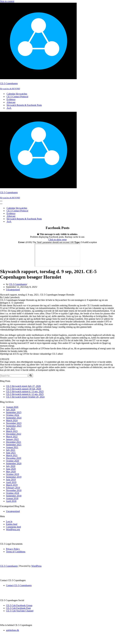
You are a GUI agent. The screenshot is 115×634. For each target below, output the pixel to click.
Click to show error (57, 239)
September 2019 (13, 477)
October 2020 (12, 461)
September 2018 (13, 495)
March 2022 (12, 436)
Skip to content (7, 1)
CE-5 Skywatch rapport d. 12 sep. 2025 (25, 394)
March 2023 (12, 431)
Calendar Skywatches (17, 93)
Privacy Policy (13, 549)
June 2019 (11, 479)
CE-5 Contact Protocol (17, 96)
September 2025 (13, 412)
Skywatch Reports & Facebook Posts (24, 105)
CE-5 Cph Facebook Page (18, 608)
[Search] (30, 375)
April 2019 (11, 482)
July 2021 (10, 450)
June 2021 (11, 452)
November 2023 (13, 423)
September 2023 (13, 426)
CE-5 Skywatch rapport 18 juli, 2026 (23, 389)
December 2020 (13, 458)
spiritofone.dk (12, 630)
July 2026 (10, 409)
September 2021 (13, 444)
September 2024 (13, 417)
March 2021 (12, 455)
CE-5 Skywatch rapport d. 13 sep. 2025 (25, 391)
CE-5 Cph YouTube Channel (19, 611)
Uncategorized (13, 289)
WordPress (36, 566)
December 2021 (13, 442)
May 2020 (11, 471)
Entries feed (11, 524)
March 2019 (12, 485)
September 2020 (13, 463)
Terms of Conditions (15, 551)
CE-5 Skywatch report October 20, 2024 (25, 397)
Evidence (11, 99)
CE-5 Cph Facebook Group (19, 605)
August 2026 (12, 407)
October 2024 (12, 415)
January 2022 (12, 439)
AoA (9, 108)
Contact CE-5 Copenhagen (19, 585)
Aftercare (11, 102)
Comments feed (13, 527)
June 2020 (11, 469)
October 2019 (12, 474)
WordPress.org (13, 529)
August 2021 (12, 447)
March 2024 (12, 420)
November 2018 (13, 490)
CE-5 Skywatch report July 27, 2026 (23, 386)
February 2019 (13, 487)
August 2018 (12, 498)
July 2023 (10, 428)
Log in (9, 521)
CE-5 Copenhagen (18, 284)
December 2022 (13, 434)
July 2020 (10, 466)
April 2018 (11, 501)
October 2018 (12, 493)
